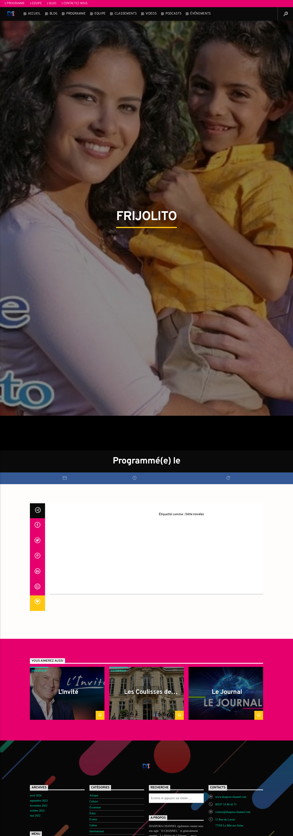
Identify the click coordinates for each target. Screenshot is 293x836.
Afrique (93, 829)
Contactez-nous (76, 3)
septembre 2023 (39, 834)
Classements (126, 14)
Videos (151, 14)
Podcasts (173, 14)
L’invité (68, 726)
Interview (39, 704)
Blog (52, 3)
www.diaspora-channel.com (230, 830)
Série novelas (194, 548)
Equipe (37, 3)
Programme (16, 3)
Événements (200, 14)
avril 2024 (35, 829)
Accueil (34, 14)
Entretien (118, 704)
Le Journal (227, 726)
